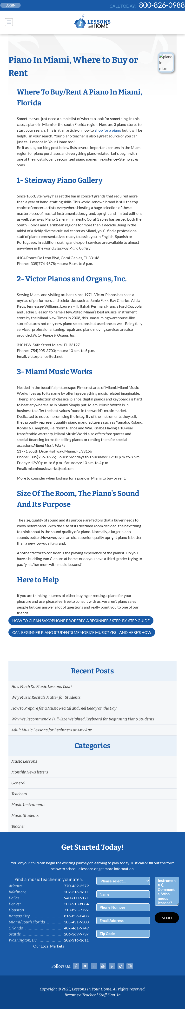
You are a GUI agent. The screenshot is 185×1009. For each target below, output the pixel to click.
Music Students (25, 815)
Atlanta (15, 886)
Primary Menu (9, 22)
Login (11, 5)
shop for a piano (108, 130)
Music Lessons (24, 761)
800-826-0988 (162, 4)
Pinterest (112, 966)
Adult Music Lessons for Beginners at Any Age (51, 730)
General (18, 783)
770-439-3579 (76, 885)
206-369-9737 (76, 934)
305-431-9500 (76, 922)
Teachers (19, 794)
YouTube (103, 966)
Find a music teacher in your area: (48, 879)
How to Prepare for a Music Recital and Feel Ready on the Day (63, 708)
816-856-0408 (76, 916)
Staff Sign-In (110, 995)
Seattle (15, 934)
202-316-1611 (76, 891)
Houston (16, 910)
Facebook (76, 966)
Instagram (129, 966)
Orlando (16, 928)
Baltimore (17, 892)
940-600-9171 (76, 897)
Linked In (94, 966)
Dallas (14, 898)
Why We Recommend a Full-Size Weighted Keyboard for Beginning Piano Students (82, 719)
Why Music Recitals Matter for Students (46, 697)
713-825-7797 (76, 909)
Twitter (85, 966)
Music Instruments (28, 804)
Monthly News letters (29, 772)
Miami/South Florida (27, 922)
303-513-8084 (76, 903)
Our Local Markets (48, 946)
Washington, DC (23, 940)
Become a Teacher (80, 995)
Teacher (18, 826)
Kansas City (19, 916)
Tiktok (121, 966)
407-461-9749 (76, 928)
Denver (15, 904)
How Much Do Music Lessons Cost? (41, 686)
